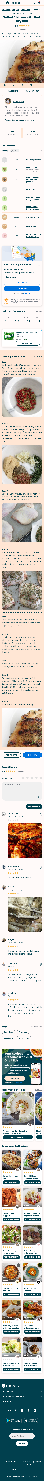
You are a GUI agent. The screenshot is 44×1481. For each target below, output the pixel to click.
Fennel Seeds (32, 167)
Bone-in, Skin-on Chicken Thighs (33, 235)
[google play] (14, 1420)
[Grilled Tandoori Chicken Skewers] (32, 1318)
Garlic (28, 217)
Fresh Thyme (31, 207)
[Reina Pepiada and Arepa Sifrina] (11, 1355)
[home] (13, 2)
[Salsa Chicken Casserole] (32, 1280)
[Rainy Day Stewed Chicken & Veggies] (11, 1318)
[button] (3, 2)
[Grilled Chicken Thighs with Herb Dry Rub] (32, 1168)
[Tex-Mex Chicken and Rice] (11, 1280)
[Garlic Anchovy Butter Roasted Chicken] (32, 1355)
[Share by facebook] (22, 85)
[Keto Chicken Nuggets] (11, 1205)
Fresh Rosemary (33, 197)
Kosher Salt (31, 189)
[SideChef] (11, 1387)
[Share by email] (40, 85)
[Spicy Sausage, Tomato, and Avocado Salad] (11, 1243)
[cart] (39, 2)
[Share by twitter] (31, 85)
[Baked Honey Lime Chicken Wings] (32, 1243)
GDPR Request (12, 1461)
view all (38, 1090)
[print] (4, 85)
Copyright (12, 1469)
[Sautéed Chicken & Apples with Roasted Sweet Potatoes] (32, 1205)
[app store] (31, 1420)
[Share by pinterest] (13, 85)
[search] (34, 2)
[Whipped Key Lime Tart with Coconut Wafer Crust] (18, 1116)
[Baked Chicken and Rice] (11, 1168)
